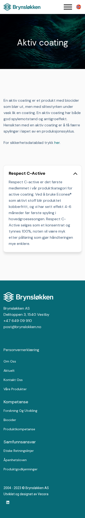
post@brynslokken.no (22, 326)
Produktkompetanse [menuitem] (19, 429)
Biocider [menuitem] (10, 420)
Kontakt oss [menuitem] (13, 380)
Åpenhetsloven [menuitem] (15, 460)
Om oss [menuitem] (10, 361)
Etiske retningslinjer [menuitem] (19, 451)
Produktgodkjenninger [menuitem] (21, 469)
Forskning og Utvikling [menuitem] (20, 410)
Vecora (43, 494)
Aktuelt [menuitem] (9, 370)
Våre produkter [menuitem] (15, 389)
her (57, 142)
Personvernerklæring (21, 349)
